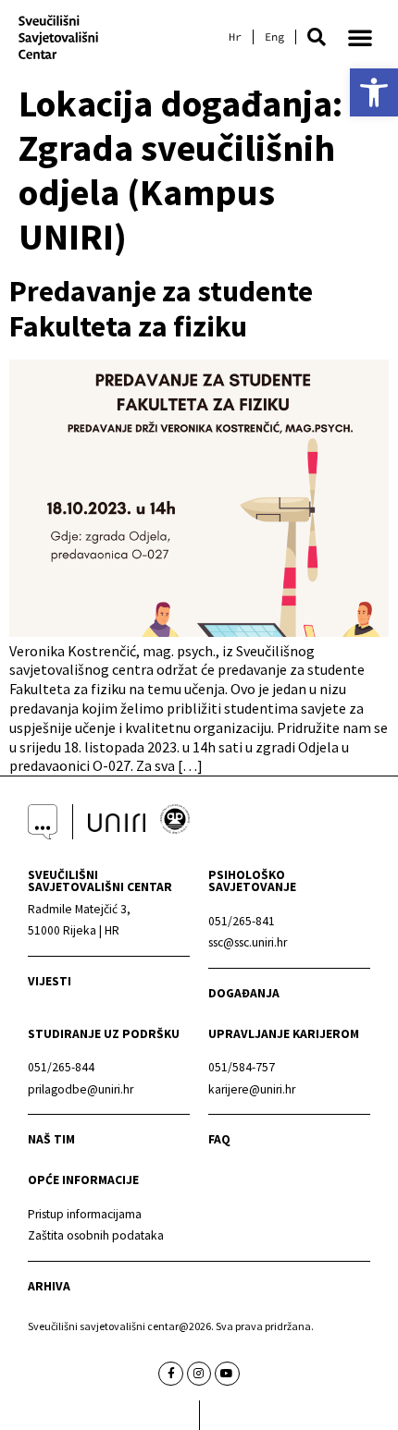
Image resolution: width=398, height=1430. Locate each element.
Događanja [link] (244, 993)
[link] (374, 92)
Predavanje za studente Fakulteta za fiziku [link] (161, 309)
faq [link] (219, 1139)
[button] (316, 37)
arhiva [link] (49, 1286)
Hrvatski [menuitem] (235, 37)
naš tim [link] (51, 1139)
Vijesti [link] (49, 981)
